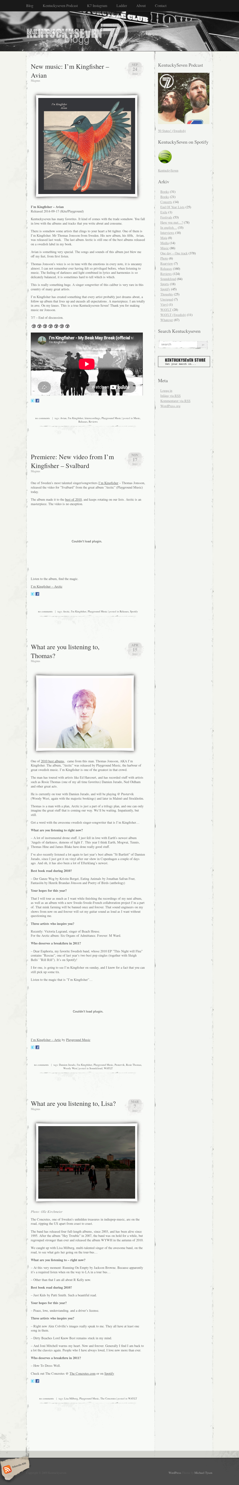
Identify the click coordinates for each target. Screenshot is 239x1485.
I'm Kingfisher (75, 418)
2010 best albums (52, 761)
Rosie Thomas (133, 1064)
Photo (164, 258)
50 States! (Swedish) (172, 130)
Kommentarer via (175, 401)
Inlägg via (170, 395)
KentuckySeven (168, 170)
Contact (160, 5)
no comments (42, 418)
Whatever (166, 320)
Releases (82, 421)
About (141, 5)
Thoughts (166, 294)
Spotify (134, 611)
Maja (163, 238)
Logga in (166, 390)
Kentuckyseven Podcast (60, 5)
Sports (164, 284)
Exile (163, 212)
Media (164, 243)
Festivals (166, 217)
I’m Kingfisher (108, 483)
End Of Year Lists (172, 207)
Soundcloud (95, 1068)
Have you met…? (171, 222)
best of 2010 (73, 499)
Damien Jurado (67, 1064)
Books (164, 191)
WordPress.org (170, 406)
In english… (168, 227)
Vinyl (164, 304)
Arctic (66, 611)
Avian (63, 418)
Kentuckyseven (51, 31)
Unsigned (166, 299)
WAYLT (108, 1068)
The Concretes (108, 1398)
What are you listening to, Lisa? (73, 1103)
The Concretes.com (82, 1373)
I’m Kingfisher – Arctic (46, 586)
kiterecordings (92, 418)
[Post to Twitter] (33, 401)
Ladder (121, 5)
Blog (29, 5)
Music (137, 418)
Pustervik (120, 1064)
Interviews (167, 232)
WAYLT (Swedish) (173, 314)
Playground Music (111, 418)
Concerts (166, 202)
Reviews (93, 421)
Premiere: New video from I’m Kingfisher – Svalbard (72, 461)
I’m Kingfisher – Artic (46, 1039)
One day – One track (174, 253)
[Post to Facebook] (37, 401)
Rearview (166, 263)
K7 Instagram (97, 5)
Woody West (70, 1068)
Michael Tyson (203, 1473)
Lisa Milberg (71, 1398)
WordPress (175, 1473)
